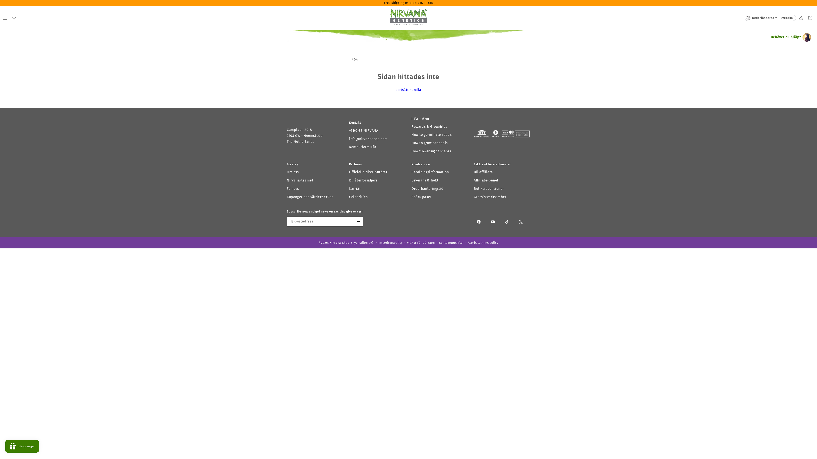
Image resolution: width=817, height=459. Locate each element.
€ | (772, 18)
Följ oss (293, 189)
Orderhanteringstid (427, 189)
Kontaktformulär (362, 147)
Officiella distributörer (368, 172)
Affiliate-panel (486, 180)
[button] (5, 18)
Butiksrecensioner (489, 189)
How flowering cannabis (431, 151)
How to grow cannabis (429, 143)
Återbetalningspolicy (483, 243)
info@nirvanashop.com (368, 139)
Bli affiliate (483, 172)
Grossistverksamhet (490, 197)
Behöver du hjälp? (786, 37)
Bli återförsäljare (363, 180)
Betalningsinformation (430, 172)
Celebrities (358, 197)
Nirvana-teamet (300, 180)
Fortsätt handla (408, 90)
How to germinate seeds (431, 135)
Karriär (355, 189)
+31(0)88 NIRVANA (363, 131)
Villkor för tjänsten (421, 243)
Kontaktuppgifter (451, 243)
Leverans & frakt (424, 180)
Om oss (293, 172)
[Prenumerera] (358, 222)
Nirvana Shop (339, 243)
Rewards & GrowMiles (429, 127)
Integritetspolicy (391, 243)
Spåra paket (421, 197)
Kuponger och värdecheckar (310, 197)
